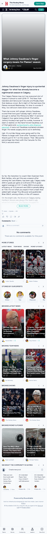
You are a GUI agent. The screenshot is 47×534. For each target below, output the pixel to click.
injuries (10, 211)
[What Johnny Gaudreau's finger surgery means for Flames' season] (23, 42)
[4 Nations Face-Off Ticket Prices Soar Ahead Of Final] (13, 264)
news (5, 211)
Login (41, 9)
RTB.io (23, 503)
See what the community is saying (17, 465)
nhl (16, 211)
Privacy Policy (26, 507)
